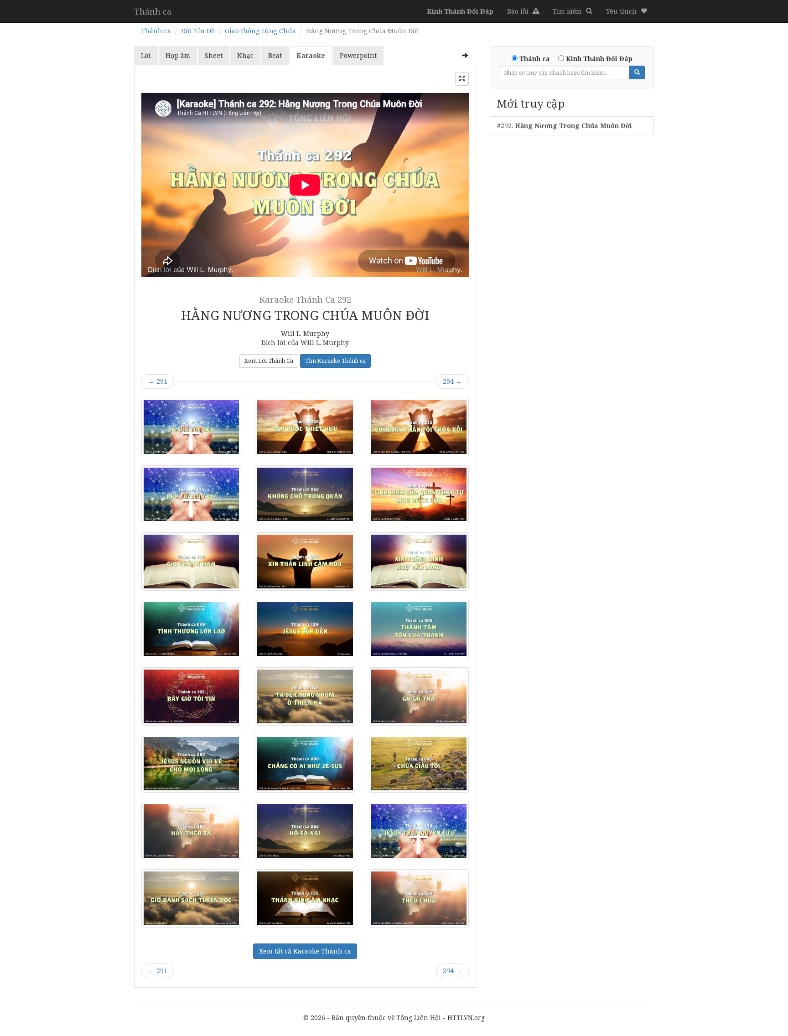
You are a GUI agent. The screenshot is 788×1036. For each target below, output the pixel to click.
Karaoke (310, 55)
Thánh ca (152, 11)
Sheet (214, 55)
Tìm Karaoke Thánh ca (335, 361)
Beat (275, 55)
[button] (626, 11)
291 (157, 381)
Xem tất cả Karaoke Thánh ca (305, 951)
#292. (564, 125)
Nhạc (245, 55)
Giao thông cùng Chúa (260, 30)
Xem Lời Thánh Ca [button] (268, 361)
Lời (146, 55)
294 (452, 381)
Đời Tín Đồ (198, 30)
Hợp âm (178, 55)
